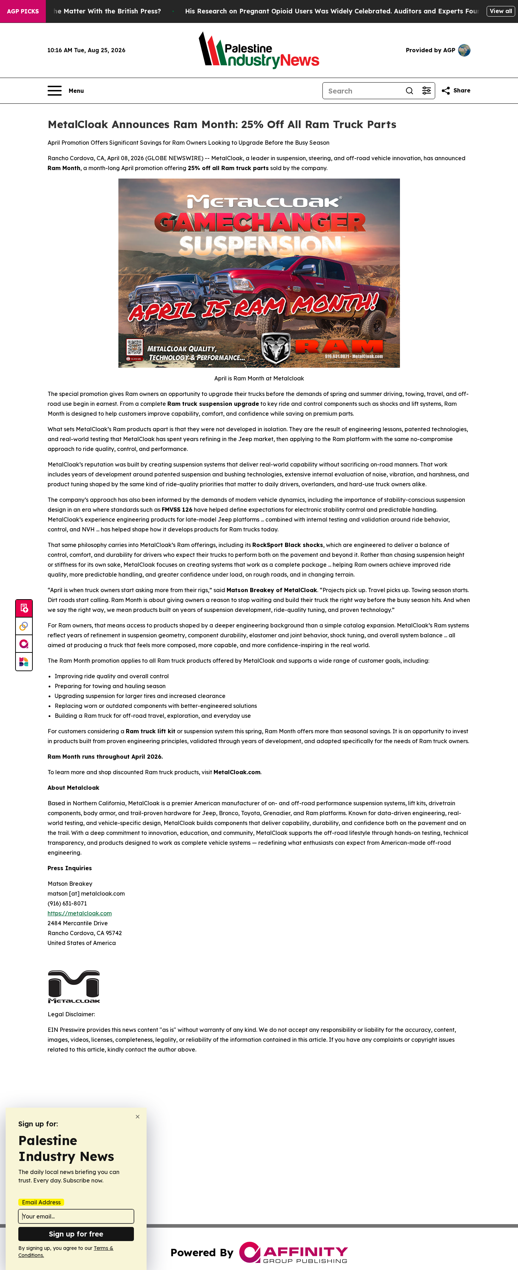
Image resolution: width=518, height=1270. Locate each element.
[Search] (409, 91)
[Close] (137, 1116)
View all (501, 10)
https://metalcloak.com (80, 913)
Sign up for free (76, 1233)
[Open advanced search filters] (426, 91)
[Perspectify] (24, 626)
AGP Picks (23, 11)
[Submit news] (24, 609)
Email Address (41, 1202)
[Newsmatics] (24, 661)
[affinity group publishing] (24, 644)
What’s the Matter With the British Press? (93, 11)
